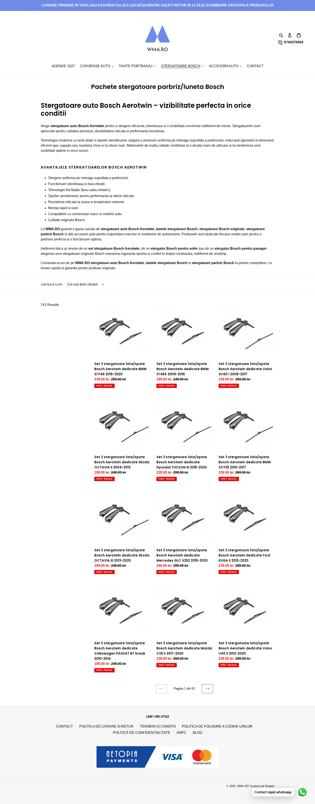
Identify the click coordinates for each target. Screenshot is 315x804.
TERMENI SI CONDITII (158, 726)
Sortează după (51, 284)
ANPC (181, 732)
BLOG (197, 732)
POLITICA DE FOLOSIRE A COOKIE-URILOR (217, 726)
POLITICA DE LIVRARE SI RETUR (106, 726)
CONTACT (64, 726)
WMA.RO (243, 786)
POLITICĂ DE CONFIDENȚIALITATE (141, 732)
